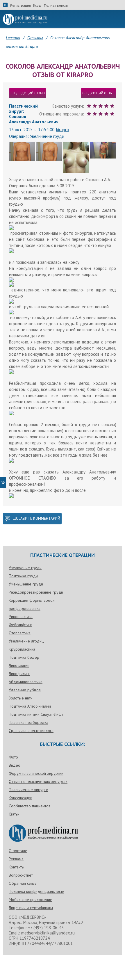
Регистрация (20, 5)
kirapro (62, 129)
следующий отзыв (98, 93)
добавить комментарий (36, 518)
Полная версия (56, 5)
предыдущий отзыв (27, 93)
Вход (37, 5)
